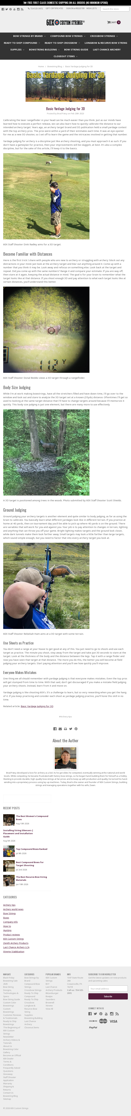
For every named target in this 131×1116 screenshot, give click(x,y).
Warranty (7, 1083)
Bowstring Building (43, 49)
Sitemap (7, 1098)
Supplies (16, 49)
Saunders (50, 999)
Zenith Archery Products (15, 943)
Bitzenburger (52, 993)
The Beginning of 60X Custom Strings (11, 1030)
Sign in (69, 8)
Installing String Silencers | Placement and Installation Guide (18, 833)
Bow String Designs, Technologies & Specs (10, 991)
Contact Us (8, 1092)
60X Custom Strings (13, 938)
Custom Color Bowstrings (9, 1004)
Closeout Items (64, 56)
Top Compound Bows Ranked (31, 849)
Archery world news (13, 909)
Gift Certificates (54, 8)
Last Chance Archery (107, 49)
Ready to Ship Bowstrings (9, 1023)
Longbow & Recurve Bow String (106, 42)
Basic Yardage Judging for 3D (65, 108)
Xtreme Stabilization (13, 951)
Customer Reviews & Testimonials (12, 1017)
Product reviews (11, 934)
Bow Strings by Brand (28, 36)
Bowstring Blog (10, 1095)
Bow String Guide (76, 49)
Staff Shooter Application (9, 1079)
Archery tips (9, 904)
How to (7, 926)
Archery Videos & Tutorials (11, 1041)
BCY (47, 983)
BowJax (49, 996)
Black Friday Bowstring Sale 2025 (10, 980)
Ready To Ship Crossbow (61, 42)
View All (49, 1008)
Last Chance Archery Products (54, 988)
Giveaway (8, 1074)
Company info (10, 921)
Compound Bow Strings (66, 36)
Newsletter (8, 1036)
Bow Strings (9, 913)
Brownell (50, 1002)
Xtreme (49, 1005)
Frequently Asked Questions (11, 1069)
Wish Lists (91, 8)
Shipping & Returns (8, 1088)
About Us (7, 1046)
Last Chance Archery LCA (16, 947)
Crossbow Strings (103, 36)
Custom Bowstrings (8, 1010)
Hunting (7, 930)
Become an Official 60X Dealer (12, 1057)
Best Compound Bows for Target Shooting (30, 864)
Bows (6, 917)
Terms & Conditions (8, 1063)
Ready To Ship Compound (21, 42)
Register (80, 8)
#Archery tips (65, 716)
